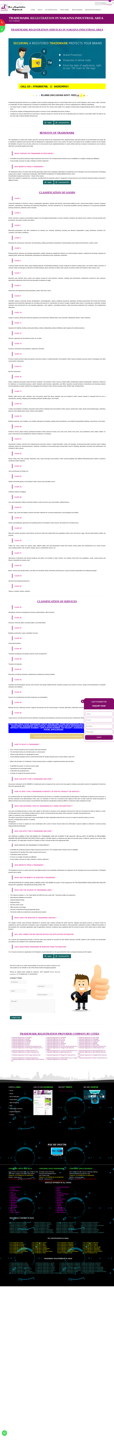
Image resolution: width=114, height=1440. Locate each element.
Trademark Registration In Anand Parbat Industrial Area (26, 1046)
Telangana (59, 1207)
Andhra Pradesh (15, 1187)
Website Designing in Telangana (19, 1232)
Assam (12, 1189)
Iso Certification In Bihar (39, 1244)
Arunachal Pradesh (62, 1187)
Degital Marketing (15, 1111)
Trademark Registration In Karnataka (70, 1267)
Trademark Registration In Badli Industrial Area (59, 1052)
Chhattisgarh (14, 1190)
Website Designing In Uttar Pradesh (44, 1232)
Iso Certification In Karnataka (66, 1247)
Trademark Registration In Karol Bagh (89, 1037)
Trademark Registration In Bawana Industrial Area (92, 1050)
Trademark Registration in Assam (19, 1264)
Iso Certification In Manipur (39, 1249)
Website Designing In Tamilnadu (65, 1227)
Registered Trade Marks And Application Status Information (58, 736)
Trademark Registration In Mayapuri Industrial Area (92, 1046)
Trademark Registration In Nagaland (70, 1264)
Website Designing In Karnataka (65, 1228)
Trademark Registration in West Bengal (92, 1267)
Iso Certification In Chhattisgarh (41, 1248)
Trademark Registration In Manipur (45, 1270)
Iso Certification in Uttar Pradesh (19, 1251)
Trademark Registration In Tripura (91, 1265)
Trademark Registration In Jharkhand (70, 1268)
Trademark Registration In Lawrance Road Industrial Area (62, 1046)
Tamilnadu (13, 1207)
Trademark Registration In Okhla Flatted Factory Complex (62, 1058)
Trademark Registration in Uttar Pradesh (21, 1271)
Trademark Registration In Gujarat (45, 1267)
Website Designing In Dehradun (65, 1222)
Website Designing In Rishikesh (90, 1222)
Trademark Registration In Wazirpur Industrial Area (25, 1052)
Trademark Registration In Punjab (19, 1265)
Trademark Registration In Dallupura (56, 1043)
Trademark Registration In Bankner (88, 1043)
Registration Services (93, 10)
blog (11, 1105)
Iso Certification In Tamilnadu (66, 1245)
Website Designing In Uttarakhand (66, 1229)
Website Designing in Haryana (18, 1228)
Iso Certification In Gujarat (39, 1247)
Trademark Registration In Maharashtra (21, 1268)
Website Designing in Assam (18, 1225)
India (11, 1210)
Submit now (16, 1017)
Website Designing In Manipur (65, 1231)
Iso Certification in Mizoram (90, 1242)
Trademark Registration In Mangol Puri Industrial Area (61, 1055)
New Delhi (59, 1202)
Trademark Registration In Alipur (55, 1042)
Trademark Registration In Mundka (21, 1042)
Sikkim (58, 1205)
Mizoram (13, 1202)
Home (33, 10)
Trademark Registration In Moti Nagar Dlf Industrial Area (27, 1048)
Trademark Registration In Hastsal (56, 1045)
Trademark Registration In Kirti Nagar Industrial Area (26, 1055)
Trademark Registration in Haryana (20, 1267)
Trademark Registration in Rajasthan (70, 1263)
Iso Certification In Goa (16, 1252)
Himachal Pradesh (62, 1194)
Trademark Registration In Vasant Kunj (89, 1040)
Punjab (58, 1204)
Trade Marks (64, 10)
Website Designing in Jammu (42, 1222)
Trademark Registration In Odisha (91, 1264)
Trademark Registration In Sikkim (45, 1265)
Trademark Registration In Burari (21, 1045)
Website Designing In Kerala (89, 1228)
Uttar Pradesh (15, 1212)
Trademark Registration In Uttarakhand (92, 1270)
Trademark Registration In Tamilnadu (70, 1265)
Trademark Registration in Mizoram (91, 1263)
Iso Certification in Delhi (16, 1242)
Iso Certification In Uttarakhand (91, 1249)
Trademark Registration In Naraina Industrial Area (25, 1058)
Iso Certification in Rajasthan (65, 1242)
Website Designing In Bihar (41, 1225)
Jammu (12, 1195)
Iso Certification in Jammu (39, 1242)
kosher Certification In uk (90, 1252)
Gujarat (59, 1192)
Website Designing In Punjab (89, 1224)
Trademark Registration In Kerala (45, 1268)
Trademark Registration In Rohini (21, 1039)
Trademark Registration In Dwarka (56, 1039)
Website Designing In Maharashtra (43, 1231)
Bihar (58, 1189)
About (40, 10)
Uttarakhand (60, 1209)
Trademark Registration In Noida (69, 1271)
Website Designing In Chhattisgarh (43, 1229)
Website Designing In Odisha (65, 1224)
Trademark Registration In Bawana (56, 1040)
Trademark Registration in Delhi (18, 1263)
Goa (11, 1192)
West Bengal (60, 1212)
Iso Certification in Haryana (17, 1247)
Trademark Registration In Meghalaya (70, 1270)
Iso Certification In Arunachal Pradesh (68, 1251)
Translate (109, 4)
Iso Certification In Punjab (17, 1245)
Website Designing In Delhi (41, 1228)
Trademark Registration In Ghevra (21, 1043)
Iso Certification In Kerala (65, 1248)
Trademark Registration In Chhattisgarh (92, 1268)
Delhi (58, 1190)
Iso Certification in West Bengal (91, 1247)
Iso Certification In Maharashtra (18, 1248)
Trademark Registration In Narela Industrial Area (91, 1048)
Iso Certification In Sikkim (39, 1245)
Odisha (12, 1204)
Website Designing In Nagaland (43, 1224)
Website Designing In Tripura (89, 1227)
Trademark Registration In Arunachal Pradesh (22, 1273)
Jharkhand (60, 1195)
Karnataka (13, 1197)
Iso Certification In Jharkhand (91, 1248)
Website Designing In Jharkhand (90, 1229)
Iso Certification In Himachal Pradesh (42, 1251)
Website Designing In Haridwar (89, 1231)
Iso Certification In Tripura (90, 1245)
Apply (49, 123)
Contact (50, 18)
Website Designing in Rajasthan (18, 1227)
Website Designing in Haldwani (18, 1231)
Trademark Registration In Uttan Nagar (57, 1059)
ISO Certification (51, 10)
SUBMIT (99, 737)
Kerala (58, 1197)
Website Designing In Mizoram (18, 1224)
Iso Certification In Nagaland (65, 1244)
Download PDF (64, 123)
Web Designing (77, 10)
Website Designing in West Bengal (19, 1229)
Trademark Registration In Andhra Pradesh (47, 1273)
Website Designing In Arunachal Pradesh (92, 1225)
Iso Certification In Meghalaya (66, 1249)
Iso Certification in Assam (17, 1244)
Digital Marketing (37, 18)
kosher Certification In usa (65, 1252)
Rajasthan (13, 1205)
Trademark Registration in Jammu (45, 1263)
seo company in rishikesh (67, 1273)
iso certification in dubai (88, 1273)
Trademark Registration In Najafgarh (88, 1042)
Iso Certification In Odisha (90, 1244)
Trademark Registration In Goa (44, 1271)
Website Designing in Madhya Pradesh (20, 1222)
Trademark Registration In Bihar (45, 1264)
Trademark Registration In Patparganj (88, 1039)
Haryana (13, 1194)
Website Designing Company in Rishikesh (92, 1232)
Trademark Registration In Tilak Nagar (89, 1045)
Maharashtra (60, 1199)
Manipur (59, 1200)
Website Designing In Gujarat (65, 1225)
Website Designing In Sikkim (42, 1227)
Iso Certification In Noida (39, 1252)
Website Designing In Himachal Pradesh (67, 1232)
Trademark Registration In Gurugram (22, 1037)
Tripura (12, 1209)
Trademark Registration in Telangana (20, 1270)
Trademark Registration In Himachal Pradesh (94, 1271)
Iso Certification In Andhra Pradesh (92, 1251)
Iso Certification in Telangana (18, 1249)
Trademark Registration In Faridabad (56, 1037)
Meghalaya (14, 1200)
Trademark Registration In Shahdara (21, 1040)
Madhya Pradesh (16, 1199)
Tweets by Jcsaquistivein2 (66, 1091)
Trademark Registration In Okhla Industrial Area (25, 1050)
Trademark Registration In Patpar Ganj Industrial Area (93, 1058)
